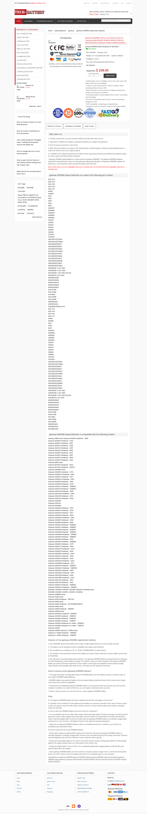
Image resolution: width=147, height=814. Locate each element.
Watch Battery (23, 53)
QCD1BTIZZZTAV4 (55, 254)
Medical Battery (23, 49)
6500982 (51, 215)
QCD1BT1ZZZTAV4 (55, 249)
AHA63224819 (53, 287)
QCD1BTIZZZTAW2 (55, 256)
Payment (49, 788)
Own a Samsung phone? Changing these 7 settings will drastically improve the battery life (29, 142)
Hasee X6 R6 (29, 85)
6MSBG (51, 194)
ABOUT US (87, 3)
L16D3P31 (21, 210)
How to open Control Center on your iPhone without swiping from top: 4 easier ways (29, 162)
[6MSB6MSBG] (52, 43)
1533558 (51, 237)
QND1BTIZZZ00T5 (55, 244)
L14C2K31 (30, 213)
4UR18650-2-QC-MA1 (56, 275)
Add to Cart (110, 76)
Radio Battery (22, 76)
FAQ (122, 3)
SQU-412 (51, 179)
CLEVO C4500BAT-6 (83, 792)
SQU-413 (51, 182)
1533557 (51, 234)
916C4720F (52, 292)
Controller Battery (25, 72)
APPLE (19, 792)
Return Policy (51, 781)
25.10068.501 (33, 206)
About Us (49, 778)
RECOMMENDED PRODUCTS (45, 21)
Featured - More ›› (35, 106)
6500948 (51, 210)
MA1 (50, 196)
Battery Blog (81, 21)
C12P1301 (21, 191)
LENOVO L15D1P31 (83, 785)
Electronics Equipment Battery (30, 68)
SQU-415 (51, 186)
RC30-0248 (22, 206)
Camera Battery (23, 41)
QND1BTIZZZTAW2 (55, 266)
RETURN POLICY (105, 3)
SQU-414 (51, 184)
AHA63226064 (53, 285)
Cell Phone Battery (24, 34)
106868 (51, 232)
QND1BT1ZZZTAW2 (55, 242)
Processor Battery (24, 64)
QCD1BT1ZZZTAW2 (55, 251)
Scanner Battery (23, 57)
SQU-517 (51, 189)
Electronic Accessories (65, 21)
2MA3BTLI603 (53, 429)
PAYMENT (95, 3)
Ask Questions (90, 65)
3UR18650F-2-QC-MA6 (56, 270)
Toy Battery (21, 60)
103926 (51, 222)
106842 (51, 230)
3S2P (50, 201)
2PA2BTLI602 (53, 302)
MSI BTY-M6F (81, 778)
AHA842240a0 (53, 278)
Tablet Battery (23, 38)
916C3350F (52, 297)
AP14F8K (21, 188)
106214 (51, 225)
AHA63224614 (53, 282)
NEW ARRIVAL (28, 21)
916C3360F (52, 299)
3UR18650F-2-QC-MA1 (56, 268)
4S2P (50, 206)
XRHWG (30, 210)
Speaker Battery (23, 79)
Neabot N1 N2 (30, 97)
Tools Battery (22, 45)
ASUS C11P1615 (82, 781)
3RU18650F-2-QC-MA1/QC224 (59, 273)
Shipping (49, 792)
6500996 (51, 218)
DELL (18, 785)
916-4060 (51, 294)
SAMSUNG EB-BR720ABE (84, 788)
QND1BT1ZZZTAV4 (55, 239)
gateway (71, 31)
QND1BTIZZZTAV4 (55, 263)
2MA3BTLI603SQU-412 (56, 306)
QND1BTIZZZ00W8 (55, 261)
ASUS (18, 778)
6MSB (50, 191)
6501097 (51, 208)
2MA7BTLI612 (53, 304)
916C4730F (52, 290)
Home (18, 21)
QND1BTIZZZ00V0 (55, 246)
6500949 (51, 213)
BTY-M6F (21, 213)
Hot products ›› (37, 217)
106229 (51, 227)
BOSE (18, 781)
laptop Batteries (60, 31)
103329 (51, 220)
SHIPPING (116, 3)
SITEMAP (128, 3)
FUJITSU (19, 788)
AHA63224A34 (53, 280)
